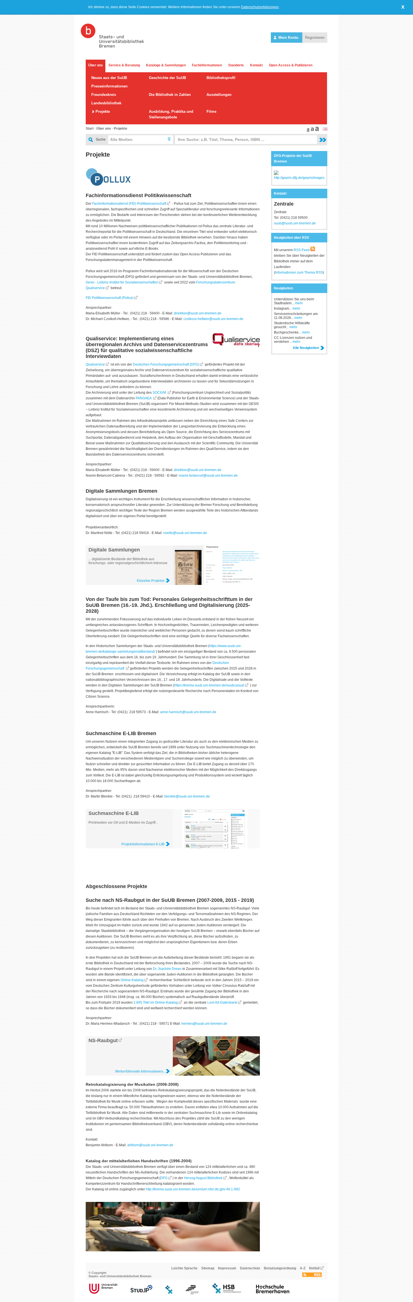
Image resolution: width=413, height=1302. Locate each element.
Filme (211, 111)
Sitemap (207, 1268)
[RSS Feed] (312, 1276)
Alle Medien (121, 139)
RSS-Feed (302, 250)
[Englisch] (325, 129)
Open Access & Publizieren (290, 65)
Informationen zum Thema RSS (299, 272)
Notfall (314, 1268)
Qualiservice (95, 364)
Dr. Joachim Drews (167, 969)
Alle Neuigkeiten (306, 348)
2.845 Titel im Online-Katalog (155, 1002)
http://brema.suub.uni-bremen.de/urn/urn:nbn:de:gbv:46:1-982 (193, 1189)
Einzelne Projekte (151, 581)
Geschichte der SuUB (167, 78)
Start (90, 128)
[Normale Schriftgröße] (307, 131)
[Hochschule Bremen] (227, 1293)
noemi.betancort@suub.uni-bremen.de (208, 475)
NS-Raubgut (103, 1040)
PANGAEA (144, 398)
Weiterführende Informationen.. (140, 1071)
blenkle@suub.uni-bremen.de (187, 796)
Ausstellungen (219, 95)
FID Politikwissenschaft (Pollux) (109, 298)
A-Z (302, 1268)
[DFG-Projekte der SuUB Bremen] (299, 178)
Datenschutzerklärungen (260, 7)
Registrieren (314, 37)
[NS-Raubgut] (216, 1074)
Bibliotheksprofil (220, 78)
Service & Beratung (124, 65)
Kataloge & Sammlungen (166, 65)
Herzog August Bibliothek (203, 1178)
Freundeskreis (103, 95)
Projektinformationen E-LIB (143, 844)
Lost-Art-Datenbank (222, 1002)
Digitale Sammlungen (114, 550)
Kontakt (256, 65)
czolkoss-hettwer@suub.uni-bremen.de (213, 319)
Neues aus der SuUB (109, 78)
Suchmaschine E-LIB (113, 813)
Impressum (227, 1268)
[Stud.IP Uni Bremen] (141, 1293)
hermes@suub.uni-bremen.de (204, 1024)
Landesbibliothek (106, 103)
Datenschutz (250, 1268)
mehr (299, 303)
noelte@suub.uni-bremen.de (185, 533)
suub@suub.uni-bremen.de (295, 223)
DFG (163, 1178)
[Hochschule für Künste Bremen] (192, 1293)
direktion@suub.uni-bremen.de (197, 313)
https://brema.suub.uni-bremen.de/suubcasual (209, 685)
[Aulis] (169, 1293)
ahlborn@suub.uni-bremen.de (150, 1145)
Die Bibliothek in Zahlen (170, 95)
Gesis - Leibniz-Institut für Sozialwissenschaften (122, 282)
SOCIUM (160, 393)
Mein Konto (288, 37)
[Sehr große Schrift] (316, 131)
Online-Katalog (132, 980)
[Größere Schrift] (311, 131)
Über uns (95, 65)
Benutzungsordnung (280, 1268)
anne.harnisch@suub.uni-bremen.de (188, 712)
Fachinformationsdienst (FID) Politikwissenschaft (129, 204)
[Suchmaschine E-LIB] (216, 847)
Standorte (236, 65)
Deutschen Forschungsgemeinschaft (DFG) (166, 364)
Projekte (103, 111)
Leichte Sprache (184, 1268)
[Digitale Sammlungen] (216, 584)
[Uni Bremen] (103, 1293)
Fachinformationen (207, 65)
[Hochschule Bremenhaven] (272, 1293)
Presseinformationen (109, 86)
